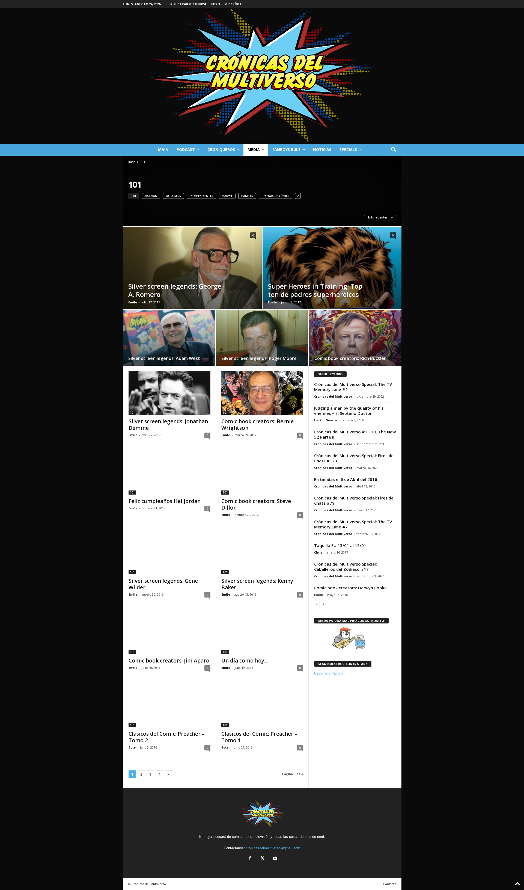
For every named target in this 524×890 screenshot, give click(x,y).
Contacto (389, 884)
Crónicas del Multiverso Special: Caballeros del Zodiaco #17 (345, 566)
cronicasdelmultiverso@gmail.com (273, 848)
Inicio (131, 162)
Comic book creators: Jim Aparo (169, 660)
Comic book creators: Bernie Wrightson (257, 424)
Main (163, 149)
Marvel (227, 196)
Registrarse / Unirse (188, 4)
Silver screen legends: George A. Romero (174, 290)
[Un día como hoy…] (262, 632)
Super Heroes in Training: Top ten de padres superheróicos (315, 290)
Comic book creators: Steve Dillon (256, 504)
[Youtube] (274, 859)
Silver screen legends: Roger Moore (259, 358)
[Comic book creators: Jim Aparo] (169, 632)
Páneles (247, 196)
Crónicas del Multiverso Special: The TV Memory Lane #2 (353, 387)
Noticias (322, 149)
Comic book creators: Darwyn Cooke (350, 587)
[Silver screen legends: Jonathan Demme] (169, 393)
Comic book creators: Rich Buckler (350, 358)
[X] (262, 859)
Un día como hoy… (245, 660)
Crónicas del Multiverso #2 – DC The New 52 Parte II (355, 434)
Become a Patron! (328, 673)
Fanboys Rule (286, 149)
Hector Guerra (325, 420)
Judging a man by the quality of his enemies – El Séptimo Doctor (349, 410)
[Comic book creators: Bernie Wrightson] (262, 393)
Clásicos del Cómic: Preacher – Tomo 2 (167, 737)
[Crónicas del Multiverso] (262, 76)
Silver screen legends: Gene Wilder (163, 584)
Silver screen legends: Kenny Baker (257, 584)
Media (254, 149)
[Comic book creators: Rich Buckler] (355, 339)
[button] (393, 150)
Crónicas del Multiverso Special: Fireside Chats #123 (354, 458)
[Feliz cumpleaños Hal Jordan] (169, 473)
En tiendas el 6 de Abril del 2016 (345, 479)
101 (133, 196)
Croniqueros (221, 149)
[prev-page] (317, 604)
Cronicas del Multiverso (333, 396)
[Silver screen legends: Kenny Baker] (262, 552)
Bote (132, 747)
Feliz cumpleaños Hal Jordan (165, 501)
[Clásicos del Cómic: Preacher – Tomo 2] (169, 705)
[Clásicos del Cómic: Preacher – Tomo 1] (262, 705)
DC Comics (173, 196)
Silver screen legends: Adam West (164, 358)
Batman (151, 196)
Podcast (186, 149)
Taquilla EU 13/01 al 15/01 (340, 545)
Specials (348, 149)
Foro (215, 4)
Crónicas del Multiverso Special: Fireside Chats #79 (354, 500)
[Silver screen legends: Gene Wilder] (169, 552)
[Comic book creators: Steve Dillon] (262, 473)
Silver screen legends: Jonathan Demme (168, 424)
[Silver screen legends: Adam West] (169, 339)
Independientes (201, 196)
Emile (132, 302)
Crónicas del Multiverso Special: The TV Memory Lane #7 (353, 524)
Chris (318, 552)
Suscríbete (233, 4)
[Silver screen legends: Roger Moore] (262, 339)
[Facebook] (250, 859)
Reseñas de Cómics (275, 196)
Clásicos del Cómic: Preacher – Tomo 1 (259, 737)
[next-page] (323, 604)
